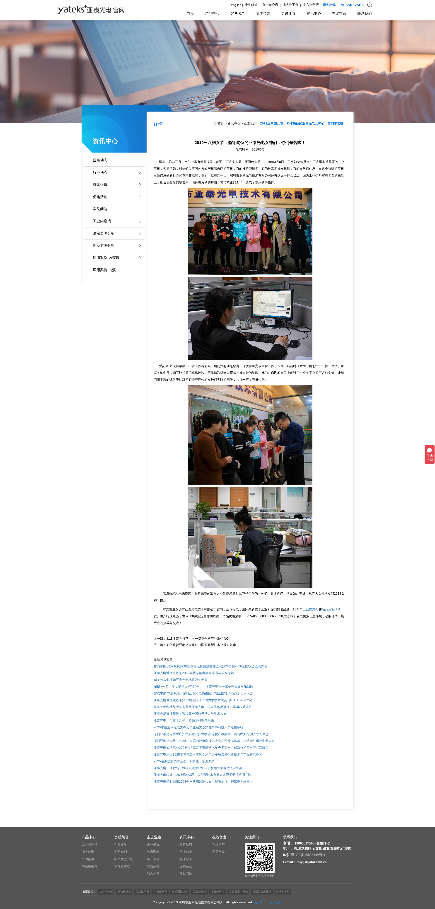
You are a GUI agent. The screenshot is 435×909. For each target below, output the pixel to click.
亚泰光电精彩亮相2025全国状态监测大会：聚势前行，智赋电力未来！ (203, 781)
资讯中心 (314, 13)
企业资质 (120, 844)
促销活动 (100, 197)
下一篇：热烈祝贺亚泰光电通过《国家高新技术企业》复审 (195, 645)
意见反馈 (218, 852)
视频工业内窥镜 (261, 891)
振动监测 (88, 859)
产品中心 (212, 13)
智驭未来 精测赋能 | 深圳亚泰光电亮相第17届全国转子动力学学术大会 (203, 693)
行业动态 (100, 172)
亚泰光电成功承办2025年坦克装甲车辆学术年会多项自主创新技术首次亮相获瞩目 (211, 747)
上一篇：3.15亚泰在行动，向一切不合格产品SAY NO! (192, 638)
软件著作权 (122, 866)
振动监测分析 (104, 245)
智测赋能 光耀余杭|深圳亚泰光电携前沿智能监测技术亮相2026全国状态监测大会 (210, 666)
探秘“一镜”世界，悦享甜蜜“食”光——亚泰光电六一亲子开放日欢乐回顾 (203, 686)
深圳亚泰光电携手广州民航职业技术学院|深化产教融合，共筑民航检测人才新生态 (211, 734)
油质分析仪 (217, 891)
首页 (190, 13)
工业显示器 (142, 891)
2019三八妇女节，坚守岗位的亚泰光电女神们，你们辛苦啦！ (303, 123)
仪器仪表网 (160, 891)
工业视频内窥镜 (238, 891)
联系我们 (364, 13)
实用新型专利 (123, 859)
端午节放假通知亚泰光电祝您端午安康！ (182, 680)
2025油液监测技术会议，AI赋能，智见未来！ (186, 761)
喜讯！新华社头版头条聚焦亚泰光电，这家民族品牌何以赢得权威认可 (203, 707)
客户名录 (237, 13)
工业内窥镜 (102, 221)
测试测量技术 (180, 891)
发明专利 (120, 852)
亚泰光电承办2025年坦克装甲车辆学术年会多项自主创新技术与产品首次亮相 (208, 754)
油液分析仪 (283, 891)
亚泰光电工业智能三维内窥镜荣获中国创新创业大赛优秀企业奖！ (200, 768)
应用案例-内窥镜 (106, 258)
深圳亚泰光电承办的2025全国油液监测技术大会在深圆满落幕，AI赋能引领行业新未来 (214, 741)
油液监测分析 (104, 233)
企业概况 (153, 844)
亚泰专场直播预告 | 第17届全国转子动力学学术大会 (190, 713)
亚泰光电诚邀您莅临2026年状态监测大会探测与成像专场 (194, 673)
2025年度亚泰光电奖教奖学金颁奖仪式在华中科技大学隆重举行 (198, 727)
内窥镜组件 (89, 866)
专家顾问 (153, 852)
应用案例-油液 (104, 270)
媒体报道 (100, 185)
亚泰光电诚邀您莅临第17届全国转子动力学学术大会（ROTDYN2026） (204, 700)
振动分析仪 (124, 891)
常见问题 (100, 209)
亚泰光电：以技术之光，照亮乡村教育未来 (184, 720)
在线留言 (339, 13)
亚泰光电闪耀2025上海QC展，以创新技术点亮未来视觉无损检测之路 (202, 775)
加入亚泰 (153, 873)
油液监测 (88, 852)
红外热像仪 (106, 891)
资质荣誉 (263, 13)
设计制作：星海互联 (268, 902)
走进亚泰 (288, 13)
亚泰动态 (100, 160)
